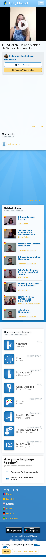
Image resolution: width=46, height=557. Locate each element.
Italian (9, 508)
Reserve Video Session (24, 70)
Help (11, 535)
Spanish (10, 498)
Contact (18, 535)
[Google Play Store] (32, 530)
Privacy (33, 535)
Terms (26, 535)
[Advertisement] (23, 102)
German (10, 513)
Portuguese (12, 518)
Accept (6, 551)
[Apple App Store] (14, 530)
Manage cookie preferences (25, 551)
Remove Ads (37, 126)
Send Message (24, 64)
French (9, 494)
